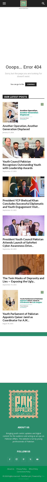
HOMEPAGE (31, 84)
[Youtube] (37, 459)
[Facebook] (9, 459)
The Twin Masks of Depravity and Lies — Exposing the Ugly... (23, 279)
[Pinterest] (23, 459)
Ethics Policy (33, 469)
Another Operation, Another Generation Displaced (20, 127)
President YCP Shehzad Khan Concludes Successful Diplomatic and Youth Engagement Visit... (23, 203)
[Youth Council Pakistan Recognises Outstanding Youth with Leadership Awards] (23, 148)
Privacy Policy (22, 469)
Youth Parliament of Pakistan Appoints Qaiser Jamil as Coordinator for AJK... (20, 317)
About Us (10, 469)
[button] (4, 3)
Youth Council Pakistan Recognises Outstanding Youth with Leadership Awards (22, 165)
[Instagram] (16, 459)
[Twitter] (30, 459)
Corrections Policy (23, 472)
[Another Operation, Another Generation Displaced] (23, 112)
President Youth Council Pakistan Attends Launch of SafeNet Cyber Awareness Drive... (23, 242)
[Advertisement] (23, 33)
